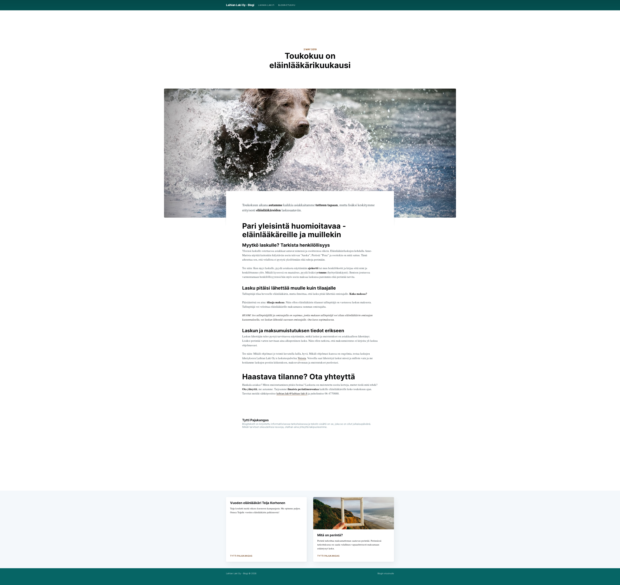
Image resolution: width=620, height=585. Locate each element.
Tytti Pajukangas (255, 420)
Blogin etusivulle (385, 573)
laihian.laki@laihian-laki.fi (291, 393)
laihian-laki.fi (266, 5)
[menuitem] (266, 5)
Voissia (302, 358)
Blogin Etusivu (286, 5)
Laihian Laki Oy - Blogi (240, 5)
